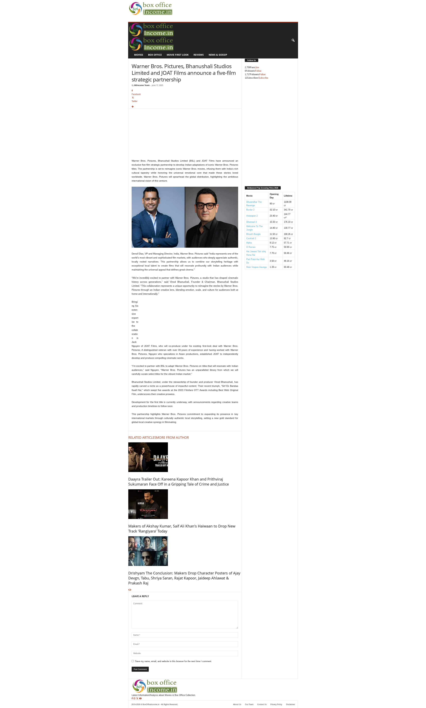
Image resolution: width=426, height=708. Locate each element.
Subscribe (263, 78)
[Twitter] (137, 698)
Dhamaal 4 (251, 222)
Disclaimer (290, 704)
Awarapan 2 (252, 216)
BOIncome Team (142, 85)
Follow (258, 71)
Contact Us (262, 704)
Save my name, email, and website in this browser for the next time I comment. (173, 661)
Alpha (249, 242)
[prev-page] (129, 590)
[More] (185, 107)
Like (257, 67)
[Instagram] (134, 698)
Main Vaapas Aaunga (256, 267)
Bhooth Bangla (253, 234)
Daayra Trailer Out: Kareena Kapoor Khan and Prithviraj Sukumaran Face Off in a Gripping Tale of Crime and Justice (178, 481)
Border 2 (250, 210)
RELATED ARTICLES (142, 437)
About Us (237, 704)
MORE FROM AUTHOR (172, 437)
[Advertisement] (234, 7)
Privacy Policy (276, 704)
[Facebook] (132, 698)
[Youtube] (140, 698)
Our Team (249, 704)
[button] (293, 40)
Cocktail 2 (251, 238)
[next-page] (130, 590)
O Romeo (250, 247)
